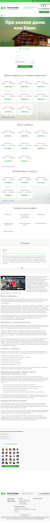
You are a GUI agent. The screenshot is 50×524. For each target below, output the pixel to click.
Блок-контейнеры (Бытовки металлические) (25, 216)
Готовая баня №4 (8, 190)
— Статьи (16, 511)
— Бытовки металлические (24, 501)
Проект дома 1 (8, 81)
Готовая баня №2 (25, 177)
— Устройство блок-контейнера (21, 508)
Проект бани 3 (41, 131)
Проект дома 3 (41, 81)
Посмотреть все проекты (8, 117)
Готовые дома (8, 214)
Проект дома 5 (25, 94)
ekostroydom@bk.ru (29, 8)
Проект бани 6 (41, 143)
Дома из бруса (11, 498)
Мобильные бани (8, 231)
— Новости (16, 510)
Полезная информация (19, 506)
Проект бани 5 (25, 143)
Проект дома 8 (25, 107)
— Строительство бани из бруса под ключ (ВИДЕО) (25, 509)
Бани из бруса (11, 500)
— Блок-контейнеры (23, 503)
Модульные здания (37, 498)
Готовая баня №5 (25, 190)
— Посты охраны (22, 502)
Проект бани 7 (8, 156)
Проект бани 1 (8, 131)
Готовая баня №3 (41, 177)
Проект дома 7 (8, 107)
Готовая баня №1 (8, 177)
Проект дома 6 (41, 94)
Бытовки (20, 498)
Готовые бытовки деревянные (8, 224)
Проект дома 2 (25, 81)
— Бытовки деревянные (23, 500)
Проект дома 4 (8, 94)
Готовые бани (41, 214)
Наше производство (41, 223)
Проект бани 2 (25, 131)
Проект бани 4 (8, 143)
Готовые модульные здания (24, 224)
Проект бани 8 (25, 156)
